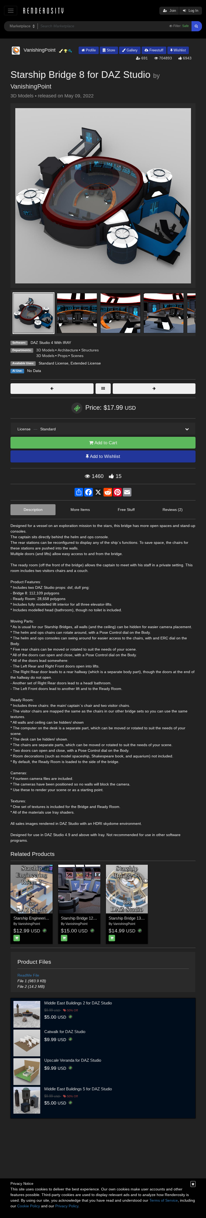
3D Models (45, 350)
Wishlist (179, 50)
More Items (80, 509)
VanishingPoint (30, 86)
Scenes (77, 356)
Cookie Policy (28, 1206)
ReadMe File (28, 975)
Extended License (86, 363)
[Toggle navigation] (10, 10)
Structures (90, 350)
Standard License (53, 363)
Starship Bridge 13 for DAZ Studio (138, 918)
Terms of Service (163, 1200)
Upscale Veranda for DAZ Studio (72, 1060)
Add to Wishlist (104, 456)
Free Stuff (126, 509)
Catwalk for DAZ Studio (64, 1031)
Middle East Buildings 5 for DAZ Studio (78, 1089)
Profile (90, 50)
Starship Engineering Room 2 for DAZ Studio (52, 918)
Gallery (132, 50)
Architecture (68, 350)
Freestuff (155, 50)
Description (33, 509)
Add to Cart (105, 442)
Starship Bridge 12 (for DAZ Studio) (92, 918)
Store (110, 50)
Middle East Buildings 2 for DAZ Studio (78, 1003)
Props (63, 356)
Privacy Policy (66, 1206)
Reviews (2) (173, 509)
